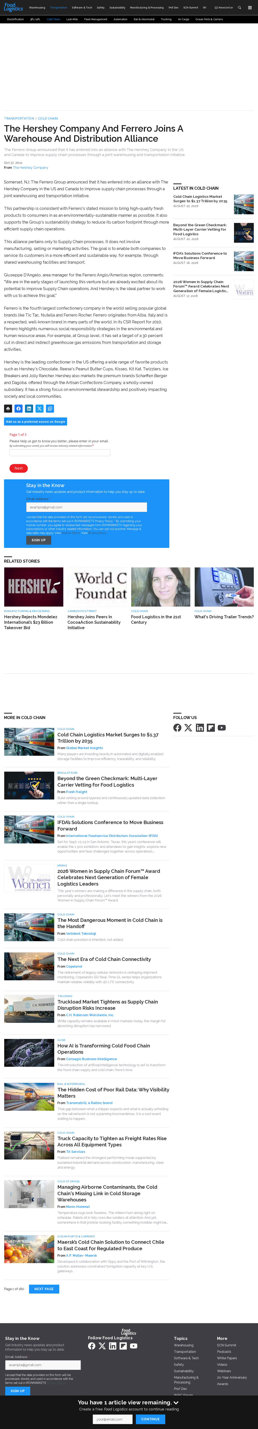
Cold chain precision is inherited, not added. (90, 940)
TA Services (75, 1152)
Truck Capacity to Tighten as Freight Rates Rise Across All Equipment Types (112, 1141)
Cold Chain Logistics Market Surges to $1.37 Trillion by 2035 (200, 198)
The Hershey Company (30, 168)
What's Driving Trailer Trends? (224, 616)
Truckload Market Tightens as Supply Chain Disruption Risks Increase (107, 1005)
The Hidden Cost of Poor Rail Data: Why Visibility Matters (113, 1093)
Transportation (19, 118)
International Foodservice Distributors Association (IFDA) (112, 836)
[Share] (19, 409)
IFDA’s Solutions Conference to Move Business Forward (200, 255)
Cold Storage (68, 1181)
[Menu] (250, 8)
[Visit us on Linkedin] (200, 727)
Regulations (67, 772)
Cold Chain (48, 118)
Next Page (44, 1289)
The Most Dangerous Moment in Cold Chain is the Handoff (109, 923)
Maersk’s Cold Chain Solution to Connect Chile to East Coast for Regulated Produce (110, 1245)
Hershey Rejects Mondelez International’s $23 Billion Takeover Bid (30, 622)
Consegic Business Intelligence (91, 1059)
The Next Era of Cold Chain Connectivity (104, 959)
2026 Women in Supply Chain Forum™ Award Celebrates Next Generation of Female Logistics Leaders (201, 286)
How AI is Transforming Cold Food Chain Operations (103, 1049)
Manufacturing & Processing (27, 611)
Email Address (38, 499)
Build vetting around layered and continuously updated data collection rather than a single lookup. (111, 800)
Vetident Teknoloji (81, 934)
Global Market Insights (84, 748)
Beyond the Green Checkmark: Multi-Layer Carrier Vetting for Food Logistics (200, 229)
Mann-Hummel (78, 1207)
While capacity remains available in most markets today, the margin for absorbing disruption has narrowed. (111, 1023)
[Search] (239, 8)
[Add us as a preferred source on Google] (50, 409)
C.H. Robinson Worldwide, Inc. (90, 1015)
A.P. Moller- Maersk (81, 1255)
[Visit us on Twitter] (188, 727)
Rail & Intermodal (71, 1084)
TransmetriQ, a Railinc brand (89, 1103)
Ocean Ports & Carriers (76, 1236)
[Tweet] (39, 409)
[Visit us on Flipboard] (211, 727)
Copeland (74, 966)
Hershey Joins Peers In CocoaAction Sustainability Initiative (94, 622)
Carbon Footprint (82, 611)
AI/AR (61, 1040)
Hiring (62, 865)
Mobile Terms (71, 533)
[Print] (8, 409)
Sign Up (39, 540)
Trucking (64, 996)
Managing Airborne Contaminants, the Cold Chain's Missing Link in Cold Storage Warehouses (107, 1193)
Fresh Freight (76, 792)
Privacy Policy (97, 533)
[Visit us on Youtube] (222, 727)
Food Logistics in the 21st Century (156, 619)
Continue (150, 1419)
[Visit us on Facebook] (177, 727)
